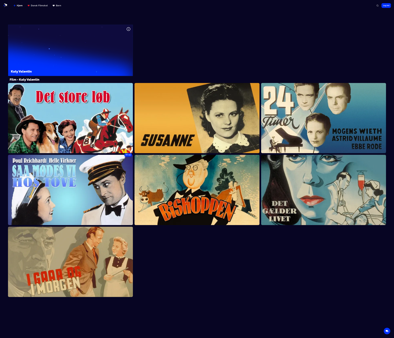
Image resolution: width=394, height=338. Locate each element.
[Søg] (377, 5)
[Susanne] (197, 118)
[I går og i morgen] (70, 262)
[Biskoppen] (197, 190)
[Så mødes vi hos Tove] (70, 190)
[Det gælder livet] (323, 190)
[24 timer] (323, 118)
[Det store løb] (70, 118)
